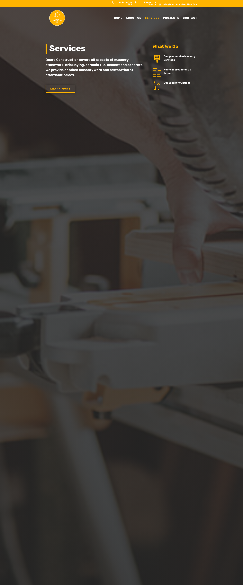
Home (118, 18)
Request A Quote (150, 4)
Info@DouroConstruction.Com (180, 5)
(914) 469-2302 (125, 4)
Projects (171, 18)
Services (152, 18)
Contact (190, 18)
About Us (133, 18)
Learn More (60, 88)
